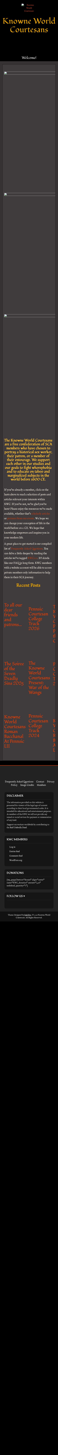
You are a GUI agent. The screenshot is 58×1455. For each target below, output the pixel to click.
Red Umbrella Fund (18, 1033)
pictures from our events (20, 518)
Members (41, 990)
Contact (40, 987)
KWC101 (32, 558)
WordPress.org (15, 1066)
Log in (12, 1052)
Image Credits (27, 990)
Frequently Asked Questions (27, 549)
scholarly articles (40, 514)
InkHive (27, 1120)
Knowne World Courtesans (29, 25)
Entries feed (14, 1057)
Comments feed (15, 1061)
